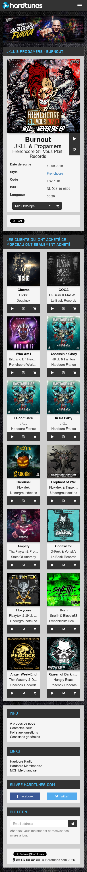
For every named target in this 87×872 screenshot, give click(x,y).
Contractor (63, 546)
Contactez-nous (21, 728)
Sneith (54, 615)
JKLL (20, 146)
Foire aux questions (24, 732)
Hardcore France (63, 364)
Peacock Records (23, 684)
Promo (34, 551)
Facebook (26, 796)
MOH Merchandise (23, 770)
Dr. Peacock (31, 359)
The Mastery (18, 679)
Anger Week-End (23, 674)
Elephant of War (63, 481)
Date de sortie (20, 164)
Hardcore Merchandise (26, 765)
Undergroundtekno (23, 492)
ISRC (13, 187)
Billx (12, 359)
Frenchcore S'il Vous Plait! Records (38, 153)
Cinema (23, 289)
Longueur (17, 194)
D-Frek (56, 551)
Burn (64, 610)
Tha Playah (17, 551)
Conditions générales (25, 736)
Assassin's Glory (63, 353)
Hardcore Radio (21, 761)
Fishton (69, 359)
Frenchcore (55, 173)
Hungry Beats (64, 679)
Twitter (63, 796)
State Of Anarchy (23, 556)
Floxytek (23, 487)
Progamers (48, 146)
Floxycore (23, 610)
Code (14, 179)
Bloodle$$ (70, 615)
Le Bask (55, 295)
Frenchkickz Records (64, 620)
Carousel (24, 481)
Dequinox (23, 300)
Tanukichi (72, 487)
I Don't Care (23, 417)
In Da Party (63, 417)
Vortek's (71, 551)
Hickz (23, 295)
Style (14, 171)
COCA (64, 289)
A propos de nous (22, 723)
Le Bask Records (63, 300)
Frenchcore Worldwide (25, 364)
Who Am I (23, 353)
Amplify (23, 546)
